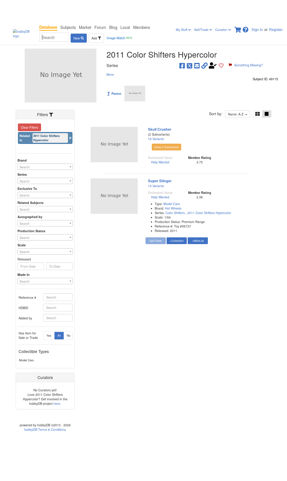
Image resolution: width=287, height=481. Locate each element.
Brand (22, 160)
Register (276, 29)
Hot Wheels (173, 208)
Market (85, 27)
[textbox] (45, 167)
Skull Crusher (159, 129)
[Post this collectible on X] (189, 65)
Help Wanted (160, 162)
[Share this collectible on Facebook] (182, 65)
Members (141, 27)
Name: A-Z (236, 114)
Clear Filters (29, 127)
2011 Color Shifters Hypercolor (209, 212)
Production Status (31, 231)
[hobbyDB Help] (245, 28)
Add (94, 38)
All (59, 335)
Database (48, 27)
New (77, 38)
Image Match (119, 38)
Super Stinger (160, 180)
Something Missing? (248, 65)
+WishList (198, 241)
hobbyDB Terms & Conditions (45, 429)
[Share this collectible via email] (197, 65)
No (68, 335)
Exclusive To (27, 188)
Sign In (257, 29)
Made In (23, 274)
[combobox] (45, 167)
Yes (48, 335)
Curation (221, 29)
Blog (113, 27)
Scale (21, 245)
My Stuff (182, 29)
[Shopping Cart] (238, 28)
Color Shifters (175, 212)
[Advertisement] (143, 11)
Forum (100, 27)
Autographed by (29, 216)
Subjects (68, 27)
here (57, 403)
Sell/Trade (201, 29)
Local (125, 27)
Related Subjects (30, 202)
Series (22, 174)
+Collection (177, 241)
